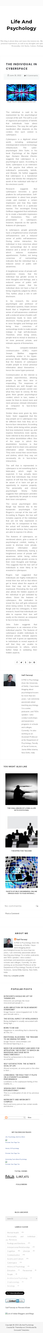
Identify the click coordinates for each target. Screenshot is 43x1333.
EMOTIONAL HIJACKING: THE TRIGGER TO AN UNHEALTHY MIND (21, 1038)
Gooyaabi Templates (21, 1330)
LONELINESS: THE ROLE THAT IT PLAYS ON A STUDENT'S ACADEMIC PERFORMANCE (20, 1077)
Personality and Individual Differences (21, 1236)
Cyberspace (12, 1263)
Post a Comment (12, 913)
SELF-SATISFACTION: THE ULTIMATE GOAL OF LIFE (19, 1064)
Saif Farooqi (22, 939)
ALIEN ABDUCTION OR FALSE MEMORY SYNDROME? (20, 1008)
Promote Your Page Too (12, 1142)
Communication (13, 1255)
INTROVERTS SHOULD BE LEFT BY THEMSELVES (18, 997)
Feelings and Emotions (16, 1243)
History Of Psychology (12, 1148)
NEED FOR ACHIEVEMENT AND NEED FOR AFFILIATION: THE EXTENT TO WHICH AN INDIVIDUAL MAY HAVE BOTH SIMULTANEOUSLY (21, 1051)
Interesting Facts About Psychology (16, 1159)
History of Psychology (16, 1266)
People (10, 1274)
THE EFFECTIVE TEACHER (21, 851)
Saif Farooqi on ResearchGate (17, 1308)
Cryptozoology (13, 1282)
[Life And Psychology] (6, 1140)
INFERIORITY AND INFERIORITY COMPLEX (17, 1100)
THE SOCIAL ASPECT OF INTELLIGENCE (21, 1018)
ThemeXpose (20, 1327)
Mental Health (13, 1232)
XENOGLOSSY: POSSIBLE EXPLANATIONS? (14, 1089)
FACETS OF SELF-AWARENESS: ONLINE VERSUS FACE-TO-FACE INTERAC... (21, 892)
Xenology (11, 1286)
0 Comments (32, 75)
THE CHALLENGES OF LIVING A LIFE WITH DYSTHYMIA (21, 809)
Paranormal (27, 1270)
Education (11, 1270)
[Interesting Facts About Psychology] (6, 1162)
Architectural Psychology (17, 1278)
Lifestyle (26, 1251)
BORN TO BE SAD (11, 1028)
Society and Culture (15, 1259)
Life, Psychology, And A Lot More (15, 1137)
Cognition (11, 1251)
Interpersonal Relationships (18, 1247)
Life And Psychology (21, 25)
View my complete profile (14, 976)
